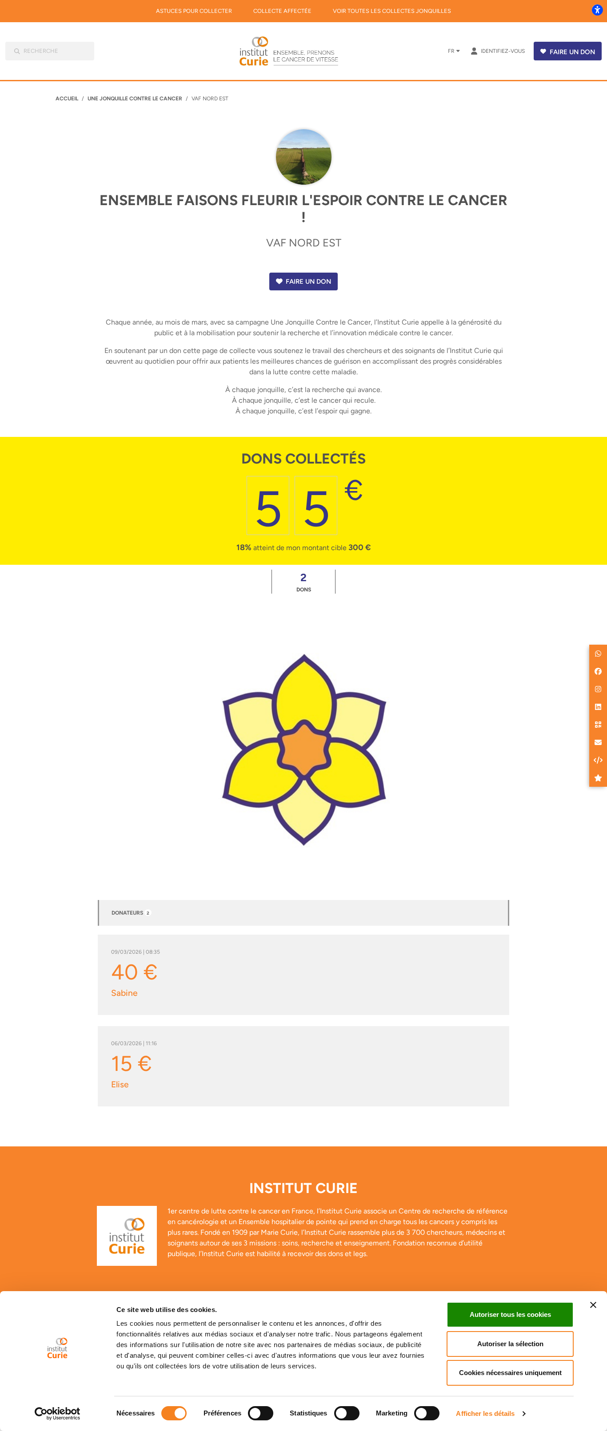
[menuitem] (194, 11)
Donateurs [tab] (130, 913)
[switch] (260, 1413)
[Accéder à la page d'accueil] (295, 51)
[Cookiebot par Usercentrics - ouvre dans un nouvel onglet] (57, 1413)
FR (451, 51)
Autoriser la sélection (510, 1344)
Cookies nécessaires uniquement (510, 1372)
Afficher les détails (485, 1413)
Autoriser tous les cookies (510, 1314)
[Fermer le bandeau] (593, 1305)
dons (303, 582)
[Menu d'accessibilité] (597, 9)
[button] (598, 653)
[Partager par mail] (598, 742)
